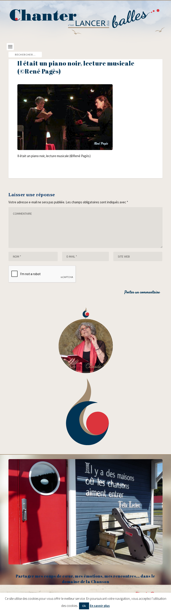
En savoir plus (100, 606)
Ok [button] (84, 606)
